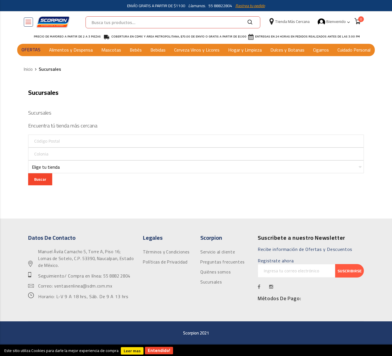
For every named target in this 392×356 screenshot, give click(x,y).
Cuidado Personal (353, 50)
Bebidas (158, 50)
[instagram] (271, 286)
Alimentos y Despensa (71, 50)
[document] (196, 350)
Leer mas (132, 351)
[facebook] (259, 286)
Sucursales (211, 282)
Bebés (136, 50)
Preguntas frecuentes (222, 262)
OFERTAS (31, 49)
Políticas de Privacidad (165, 262)
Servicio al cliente (217, 252)
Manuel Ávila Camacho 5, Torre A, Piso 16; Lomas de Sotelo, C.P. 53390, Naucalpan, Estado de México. (86, 258)
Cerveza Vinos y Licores (197, 50)
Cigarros (321, 50)
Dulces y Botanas (287, 50)
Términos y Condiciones (166, 252)
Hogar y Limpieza (245, 50)
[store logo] (53, 22)
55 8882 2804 (116, 276)
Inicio (28, 69)
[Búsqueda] (250, 22)
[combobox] (173, 22)
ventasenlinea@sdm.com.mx (83, 286)
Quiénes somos (215, 272)
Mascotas (111, 50)
